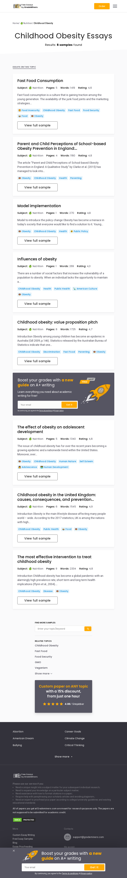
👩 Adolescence (27, 467)
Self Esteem (86, 461)
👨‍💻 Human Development (54, 467)
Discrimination (52, 351)
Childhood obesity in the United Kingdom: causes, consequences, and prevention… (56, 497)
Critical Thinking (74, 745)
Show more (62, 756)
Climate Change (75, 738)
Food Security (91, 110)
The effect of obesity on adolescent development (51, 429)
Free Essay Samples (23, 839)
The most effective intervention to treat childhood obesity (54, 559)
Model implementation (39, 206)
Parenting (76, 178)
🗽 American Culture (85, 288)
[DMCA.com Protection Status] (24, 821)
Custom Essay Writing (24, 835)
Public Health (62, 288)
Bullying (17, 745)
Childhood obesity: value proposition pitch (57, 322)
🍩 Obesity (37, 116)
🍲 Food (23, 116)
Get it (69, 404)
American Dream (23, 738)
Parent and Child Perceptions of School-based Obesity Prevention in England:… (61, 146)
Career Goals (73, 731)
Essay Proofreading (23, 846)
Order (102, 6)
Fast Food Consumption (40, 80)
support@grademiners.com (88, 837)
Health (63, 178)
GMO (38, 662)
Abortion (18, 731)
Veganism (41, 668)
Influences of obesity (37, 259)
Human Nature (67, 461)
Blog (15, 842)
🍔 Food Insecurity (29, 110)
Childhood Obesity (54, 110)
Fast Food (74, 110)
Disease (48, 591)
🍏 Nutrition (36, 88)
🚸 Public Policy (79, 231)
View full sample (37, 125)
